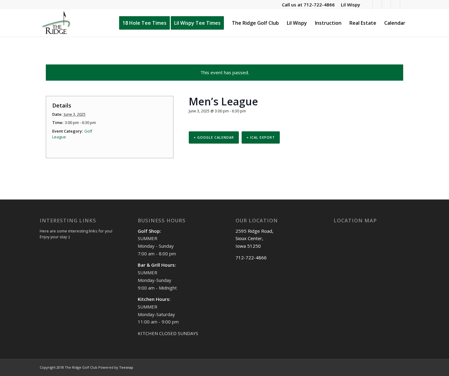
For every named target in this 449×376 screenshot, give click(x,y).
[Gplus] (395, 4)
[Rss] (367, 4)
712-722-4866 (319, 5)
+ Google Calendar (214, 137)
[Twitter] (386, 4)
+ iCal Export (260, 137)
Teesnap (126, 367)
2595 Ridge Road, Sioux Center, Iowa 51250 (254, 238)
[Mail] (404, 4)
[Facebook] (377, 4)
